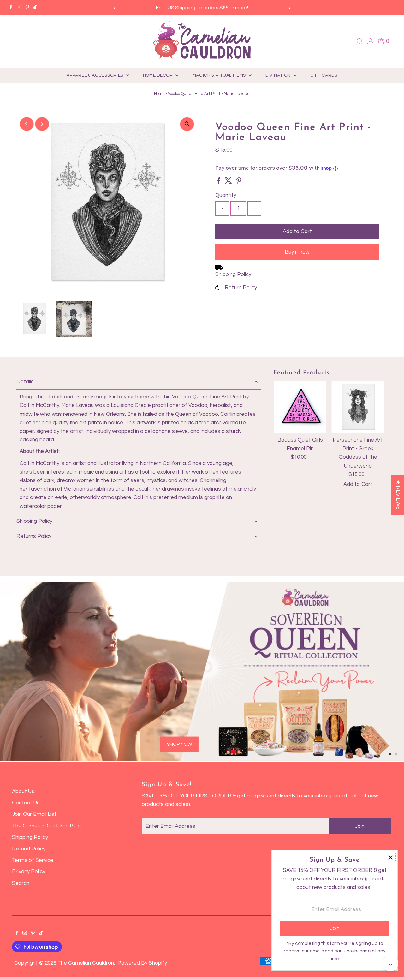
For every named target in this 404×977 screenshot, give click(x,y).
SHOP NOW (179, 744)
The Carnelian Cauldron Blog (46, 826)
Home (159, 93)
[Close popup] (390, 857)
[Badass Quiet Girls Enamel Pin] (300, 407)
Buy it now (297, 252)
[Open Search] (360, 41)
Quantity (225, 195)
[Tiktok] (35, 7)
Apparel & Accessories (95, 75)
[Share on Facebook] (219, 182)
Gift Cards (323, 75)
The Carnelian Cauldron (85, 963)
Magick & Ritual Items (220, 75)
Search (20, 883)
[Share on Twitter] (229, 182)
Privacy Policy (28, 871)
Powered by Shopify (142, 963)
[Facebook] (11, 7)
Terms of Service (32, 860)
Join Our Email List (34, 814)
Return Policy (241, 288)
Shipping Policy (233, 274)
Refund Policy (28, 849)
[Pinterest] (27, 7)
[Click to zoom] (187, 124)
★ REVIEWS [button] (398, 495)
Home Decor (158, 75)
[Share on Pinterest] (238, 182)
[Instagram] (19, 7)
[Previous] (115, 8)
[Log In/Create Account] (370, 41)
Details (25, 382)
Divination (278, 75)
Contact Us (26, 803)
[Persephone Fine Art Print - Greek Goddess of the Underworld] (357, 407)
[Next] (289, 8)
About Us (23, 791)
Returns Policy (33, 536)
